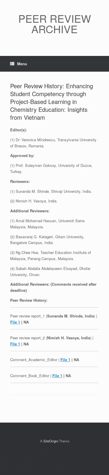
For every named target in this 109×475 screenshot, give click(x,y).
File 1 (15, 322)
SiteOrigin (50, 441)
